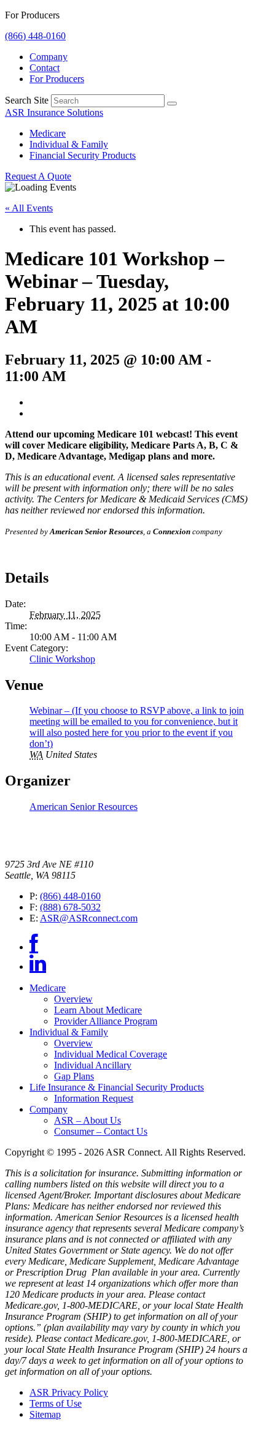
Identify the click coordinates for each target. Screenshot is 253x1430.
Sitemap (45, 1414)
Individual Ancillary (92, 1065)
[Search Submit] (172, 103)
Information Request (93, 1098)
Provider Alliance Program (105, 1021)
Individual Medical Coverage (110, 1054)
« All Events (29, 208)
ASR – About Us (87, 1120)
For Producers (56, 79)
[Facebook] (33, 947)
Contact (44, 67)
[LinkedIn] (37, 966)
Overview (73, 999)
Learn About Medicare (98, 1010)
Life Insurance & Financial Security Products (116, 1087)
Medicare (47, 133)
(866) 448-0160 (35, 36)
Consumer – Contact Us (100, 1131)
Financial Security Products (82, 155)
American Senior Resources (83, 806)
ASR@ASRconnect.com (89, 918)
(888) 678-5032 (70, 907)
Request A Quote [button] (38, 176)
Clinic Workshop (62, 659)
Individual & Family (68, 144)
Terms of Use (55, 1403)
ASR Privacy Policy (68, 1392)
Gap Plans (74, 1076)
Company (48, 56)
